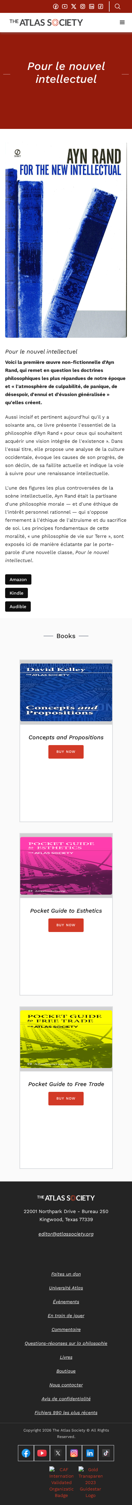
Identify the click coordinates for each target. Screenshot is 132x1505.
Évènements (66, 1301)
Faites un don (66, 1274)
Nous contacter (66, 1384)
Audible (18, 606)
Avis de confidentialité (66, 1398)
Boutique (66, 1371)
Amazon (18, 579)
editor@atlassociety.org (66, 1234)
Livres (66, 1357)
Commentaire (66, 1329)
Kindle (16, 593)
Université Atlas (66, 1287)
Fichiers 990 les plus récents (66, 1412)
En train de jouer (66, 1315)
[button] (122, 22)
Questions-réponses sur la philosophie (66, 1343)
